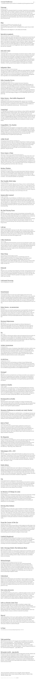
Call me (3, 227)
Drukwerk (12, 672)
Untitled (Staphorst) (7, 536)
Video (10, 675)
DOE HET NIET (5, 51)
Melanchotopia (5, 560)
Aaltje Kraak (5, 139)
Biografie (2, 677)
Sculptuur (24, 674)
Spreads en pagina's (7, 34)
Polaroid (3, 268)
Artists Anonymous (7, 345)
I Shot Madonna (6, 240)
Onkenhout (4, 576)
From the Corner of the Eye (9, 522)
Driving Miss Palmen (7, 506)
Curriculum (11, 677)
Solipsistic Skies (6, 67)
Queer (13, 674)
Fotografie (19, 672)
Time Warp (4, 254)
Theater (6, 675)
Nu (2, 332)
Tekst (31, 674)
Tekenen (28, 674)
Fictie (15, 672)
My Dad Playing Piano (8, 210)
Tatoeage (3, 7)
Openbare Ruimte (4, 674)
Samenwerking (18, 674)
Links (5, 677)
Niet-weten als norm (7, 590)
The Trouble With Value (8, 181)
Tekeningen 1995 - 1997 (8, 451)
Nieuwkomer (5, 292)
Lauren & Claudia (6, 385)
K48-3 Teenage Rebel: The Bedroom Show (14, 548)
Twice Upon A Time (7, 153)
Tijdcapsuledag (5, 639)
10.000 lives (4, 359)
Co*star (3, 628)
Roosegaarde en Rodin (8, 399)
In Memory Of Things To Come (10, 492)
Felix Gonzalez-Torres (7, 80)
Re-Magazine (5, 437)
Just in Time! (5, 423)
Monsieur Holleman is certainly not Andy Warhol (16, 410)
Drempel (3, 372)
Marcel (3, 615)
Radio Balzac (5, 465)
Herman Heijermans (7, 321)
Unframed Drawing (7, 280)
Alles (2, 672)
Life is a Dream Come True (9, 603)
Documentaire (6, 672)
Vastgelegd (4, 109)
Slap (2, 23)
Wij (2, 479)
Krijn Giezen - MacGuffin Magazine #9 (13, 98)
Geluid (23, 672)
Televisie (3, 675)
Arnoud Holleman (6, 2)
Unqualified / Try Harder (9, 125)
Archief (17, 677)
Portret (10, 674)
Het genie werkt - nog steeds (10, 652)
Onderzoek (27, 672)
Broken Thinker (6, 168)
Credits (14, 677)
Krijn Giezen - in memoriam (10, 307)
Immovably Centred (7, 195)
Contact (7, 677)
